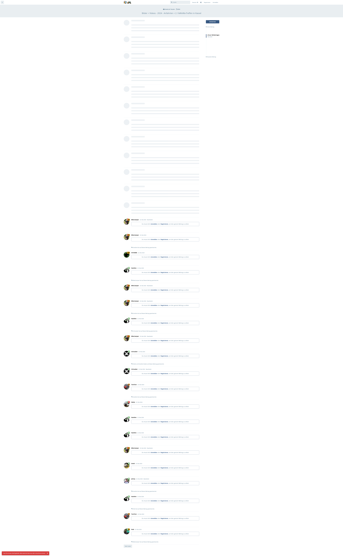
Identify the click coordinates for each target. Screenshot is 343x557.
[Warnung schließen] (47, 553)
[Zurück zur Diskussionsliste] (2, 2)
